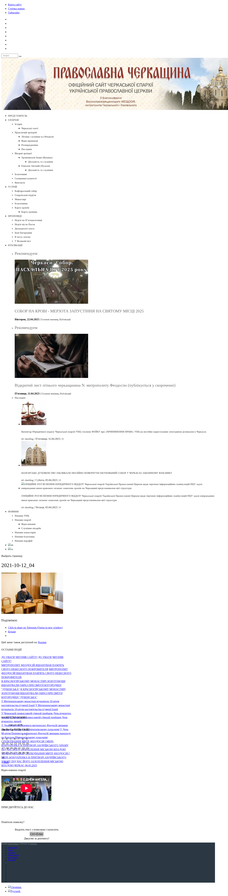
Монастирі (20, 199)
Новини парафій (23, 541)
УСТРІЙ (12, 187)
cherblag (29, 439)
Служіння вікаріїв (31, 528)
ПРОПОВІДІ (15, 216)
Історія (18, 124)
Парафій (12, 860)
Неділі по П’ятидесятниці (28, 220)
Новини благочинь (25, 536)
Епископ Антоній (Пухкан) (35, 166)
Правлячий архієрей (26, 132)
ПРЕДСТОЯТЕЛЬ (17, 116)
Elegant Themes (13, 844)
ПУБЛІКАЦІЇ (15, 245)
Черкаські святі (29, 128)
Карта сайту (15, 4)
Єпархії (11, 853)
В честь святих (23, 237)
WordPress (33, 844)
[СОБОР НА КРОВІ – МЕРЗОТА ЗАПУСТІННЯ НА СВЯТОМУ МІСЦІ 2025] (51, 303)
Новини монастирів (25, 532)
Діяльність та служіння (40, 162)
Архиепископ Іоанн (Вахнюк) (37, 157)
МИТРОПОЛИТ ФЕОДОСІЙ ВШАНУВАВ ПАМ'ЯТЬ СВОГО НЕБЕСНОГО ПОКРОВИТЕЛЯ (36, 673)
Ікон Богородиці (23, 233)
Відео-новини (28, 524)
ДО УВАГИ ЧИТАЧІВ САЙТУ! (19, 657)
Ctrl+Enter (36, 834)
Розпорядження (29, 145)
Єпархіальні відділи (25, 195)
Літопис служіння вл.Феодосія (37, 136)
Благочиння (21, 203)
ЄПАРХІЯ (13, 120)
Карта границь (29, 212)
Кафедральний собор (26, 191)
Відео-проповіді (29, 141)
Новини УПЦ (22, 516)
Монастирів (13, 855)
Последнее (20, 398)
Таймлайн (14, 12)
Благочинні (21, 174)
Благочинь (13, 858)
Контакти (20, 182)
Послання (26, 149)
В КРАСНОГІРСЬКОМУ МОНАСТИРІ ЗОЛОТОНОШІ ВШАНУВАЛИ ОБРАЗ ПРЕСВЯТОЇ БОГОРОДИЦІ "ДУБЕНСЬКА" (33, 685)
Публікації (65, 319)
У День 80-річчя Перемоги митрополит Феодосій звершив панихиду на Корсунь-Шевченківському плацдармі (36, 733)
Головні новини (49, 319)
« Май (5, 762)
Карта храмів (22, 207)
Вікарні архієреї (23, 153)
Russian (42, 642)
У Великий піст (23, 241)
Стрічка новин (16, 8)
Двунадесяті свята (24, 228)
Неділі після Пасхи (25, 224)
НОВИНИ (13, 511)
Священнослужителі (26, 178)
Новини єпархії (23, 520)
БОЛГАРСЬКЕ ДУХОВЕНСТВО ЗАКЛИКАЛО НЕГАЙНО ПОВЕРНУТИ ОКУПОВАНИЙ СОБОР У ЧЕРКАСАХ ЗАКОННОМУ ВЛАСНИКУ (96, 473)
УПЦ (10, 850)
